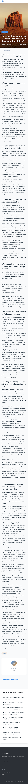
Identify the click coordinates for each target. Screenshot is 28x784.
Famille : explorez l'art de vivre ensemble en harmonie (11, 733)
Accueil (3, 50)
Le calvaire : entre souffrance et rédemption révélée (11, 723)
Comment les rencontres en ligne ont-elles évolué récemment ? (13, 718)
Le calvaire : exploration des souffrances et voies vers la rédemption (13, 698)
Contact (3, 774)
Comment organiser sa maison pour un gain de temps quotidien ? (13, 713)
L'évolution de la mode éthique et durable (12, 738)
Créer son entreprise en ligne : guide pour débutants (13, 703)
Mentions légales (5, 772)
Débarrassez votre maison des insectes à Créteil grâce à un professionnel (13, 708)
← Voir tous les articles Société (9, 679)
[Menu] (25, 1)
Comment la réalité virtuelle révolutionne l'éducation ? (10, 728)
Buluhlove (5, 753)
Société (5, 32)
